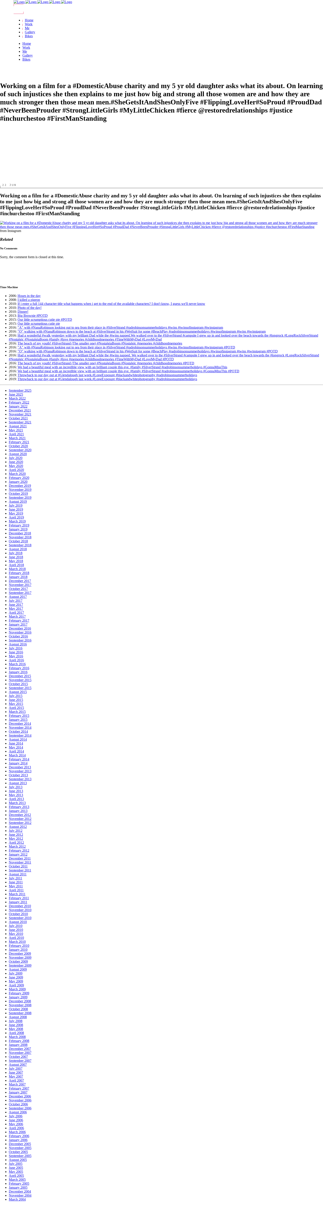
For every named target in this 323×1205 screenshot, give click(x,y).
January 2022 (18, 406)
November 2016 (20, 632)
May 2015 (16, 704)
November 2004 (20, 1195)
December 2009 (20, 953)
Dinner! (23, 311)
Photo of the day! (30, 308)
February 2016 (19, 668)
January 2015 (18, 719)
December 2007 (20, 1049)
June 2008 (16, 1025)
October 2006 (18, 1104)
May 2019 (16, 513)
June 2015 (16, 700)
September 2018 (20, 545)
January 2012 (18, 854)
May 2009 (16, 981)
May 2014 (16, 747)
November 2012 (20, 819)
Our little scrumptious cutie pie (39, 323)
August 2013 (18, 783)
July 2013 (15, 787)
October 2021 (18, 418)
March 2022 (17, 398)
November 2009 (20, 957)
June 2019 (16, 509)
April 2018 (16, 565)
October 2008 (18, 1009)
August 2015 (18, 692)
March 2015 (17, 712)
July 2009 (15, 973)
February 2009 (19, 993)
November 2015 (20, 680)
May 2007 (16, 1076)
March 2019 (17, 521)
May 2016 (16, 656)
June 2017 (16, 604)
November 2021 (20, 414)
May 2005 (16, 1171)
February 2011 (19, 898)
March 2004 (17, 1199)
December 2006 (20, 1096)
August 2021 (18, 426)
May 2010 (16, 934)
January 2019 (18, 529)
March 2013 (17, 803)
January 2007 (18, 1092)
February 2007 (19, 1088)
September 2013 (20, 779)
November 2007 (20, 1053)
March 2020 (17, 474)
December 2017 (20, 581)
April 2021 (16, 434)
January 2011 (18, 902)
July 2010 (15, 926)
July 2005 (15, 1164)
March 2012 (17, 846)
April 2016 (16, 660)
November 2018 (20, 537)
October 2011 (18, 866)
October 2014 (18, 731)
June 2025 (16, 394)
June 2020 (16, 462)
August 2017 (18, 597)
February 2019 (19, 525)
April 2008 (16, 1033)
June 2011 (16, 882)
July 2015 (15, 696)
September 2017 (20, 593)
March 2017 (17, 616)
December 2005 (20, 1144)
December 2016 (20, 628)
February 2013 (19, 807)
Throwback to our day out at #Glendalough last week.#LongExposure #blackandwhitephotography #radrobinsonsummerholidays (107, 375)
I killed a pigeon (29, 300)
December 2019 (20, 486)
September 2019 (20, 497)
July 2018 (15, 553)
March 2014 (17, 755)
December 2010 (20, 906)
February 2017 (19, 620)
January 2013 (18, 811)
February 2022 (19, 402)
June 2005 (16, 1168)
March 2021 (17, 438)
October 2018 (18, 541)
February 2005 (19, 1183)
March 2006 (17, 1132)
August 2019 (18, 501)
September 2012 (20, 823)
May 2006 (16, 1124)
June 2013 (16, 791)
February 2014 (19, 759)
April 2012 (16, 842)
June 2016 (16, 652)
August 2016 (18, 644)
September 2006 (20, 1108)
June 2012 (16, 834)
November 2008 (20, 1005)
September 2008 (20, 1013)
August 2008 (18, 1017)
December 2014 (20, 723)
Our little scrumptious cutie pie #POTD (45, 319)
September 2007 (20, 1060)
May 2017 (16, 608)
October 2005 (18, 1152)
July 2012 (15, 830)
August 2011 (18, 874)
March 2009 (17, 989)
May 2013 (16, 795)
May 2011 (16, 886)
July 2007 (15, 1068)
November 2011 (20, 862)
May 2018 (16, 561)
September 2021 (20, 422)
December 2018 (20, 533)
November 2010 (20, 910)
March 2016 (17, 664)
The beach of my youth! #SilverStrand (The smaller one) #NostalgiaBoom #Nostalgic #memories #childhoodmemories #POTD (106, 363)
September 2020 (20, 450)
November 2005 (20, 1148)
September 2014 (20, 735)
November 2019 (20, 489)
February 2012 (19, 850)
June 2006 (16, 1120)
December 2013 (20, 767)
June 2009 (16, 977)
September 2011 (20, 870)
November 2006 (20, 1100)
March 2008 (17, 1037)
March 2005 (17, 1179)
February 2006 (19, 1136)
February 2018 (19, 573)
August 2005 (18, 1160)
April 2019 (16, 517)
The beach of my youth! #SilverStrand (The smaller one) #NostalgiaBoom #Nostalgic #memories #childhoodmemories (100, 343)
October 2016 (18, 636)
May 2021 (16, 430)
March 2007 (17, 1084)
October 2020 (18, 446)
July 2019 (15, 505)
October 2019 (18, 493)
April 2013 (16, 799)
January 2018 (18, 577)
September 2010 (20, 918)
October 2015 (18, 684)
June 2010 (16, 930)
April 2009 (16, 985)
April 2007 (16, 1080)
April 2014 (16, 751)
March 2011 (17, 894)
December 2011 (20, 858)
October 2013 (18, 775)
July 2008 (15, 1021)
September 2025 (20, 390)
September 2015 (20, 688)
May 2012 (16, 838)
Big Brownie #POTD (33, 315)
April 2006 (16, 1128)
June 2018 (16, 557)
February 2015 (19, 715)
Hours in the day (29, 296)
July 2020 (15, 458)
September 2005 (20, 1156)
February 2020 (19, 478)
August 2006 (18, 1112)
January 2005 (18, 1187)
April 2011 (16, 890)
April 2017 (16, 612)
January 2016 (18, 672)
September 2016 (20, 640)
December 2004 (20, 1191)
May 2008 (16, 1029)
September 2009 (20, 965)
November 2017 (20, 585)
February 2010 (19, 945)
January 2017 (18, 624)
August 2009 (18, 969)
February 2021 (19, 442)
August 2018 (18, 549)
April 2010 (16, 938)
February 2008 (19, 1041)
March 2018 (17, 569)
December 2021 (20, 410)
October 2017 (18, 589)
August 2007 (18, 1064)
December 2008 (20, 1001)
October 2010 (18, 914)
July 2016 (15, 648)
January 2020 (18, 482)
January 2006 (18, 1140)
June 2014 (16, 743)
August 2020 (18, 454)
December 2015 (20, 676)
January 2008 (18, 1045)
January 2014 (18, 763)
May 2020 (16, 466)
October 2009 (18, 961)
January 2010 (18, 949)
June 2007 (16, 1072)
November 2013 (20, 771)
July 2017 (15, 600)
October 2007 (18, 1057)
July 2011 (15, 878)
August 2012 (18, 827)
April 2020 (16, 470)
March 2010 (17, 942)
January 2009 (18, 997)
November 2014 (20, 727)
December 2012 (20, 815)
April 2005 (16, 1175)
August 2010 (18, 922)
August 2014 (18, 739)
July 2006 (15, 1116)
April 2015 (16, 708)
